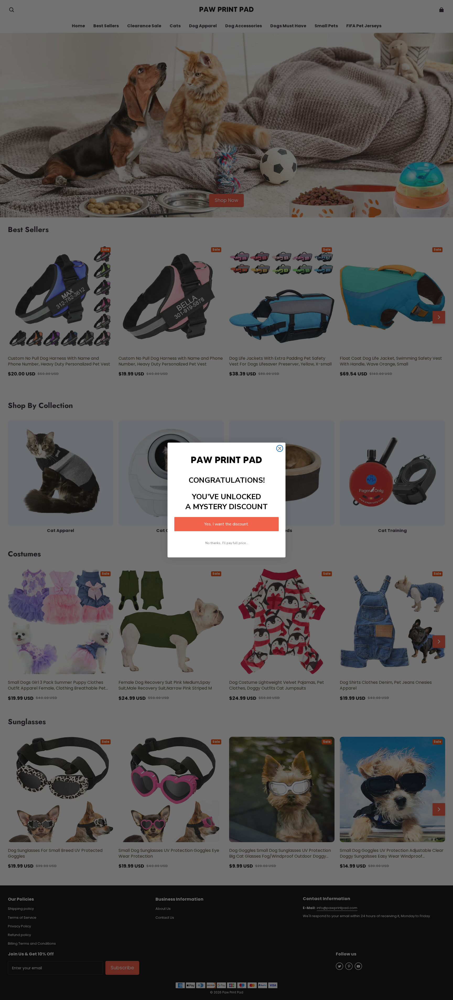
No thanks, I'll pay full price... (226, 543)
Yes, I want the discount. (226, 524)
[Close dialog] (280, 448)
